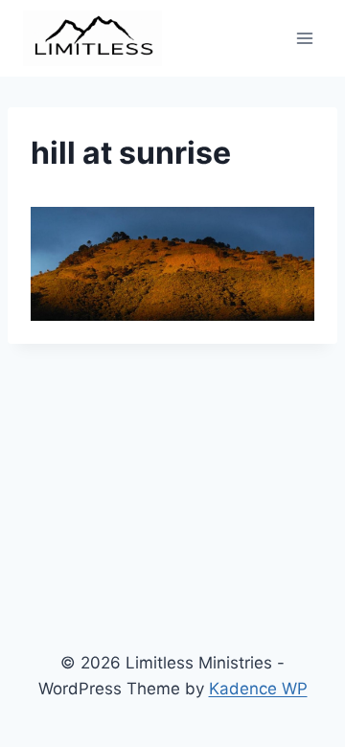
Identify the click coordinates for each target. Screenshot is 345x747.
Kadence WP (258, 688)
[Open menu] (304, 38)
